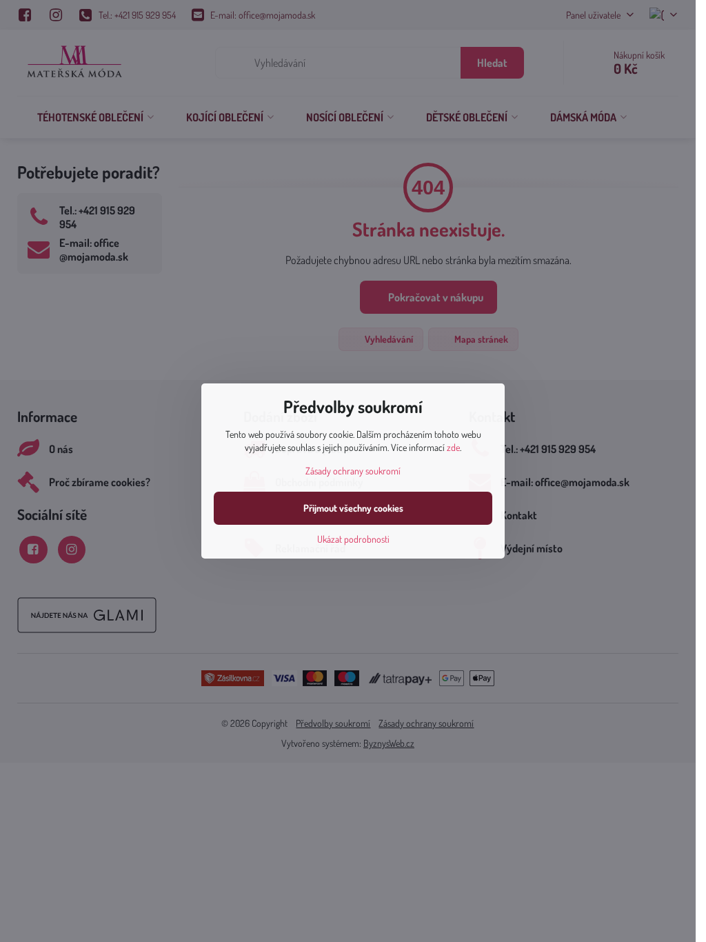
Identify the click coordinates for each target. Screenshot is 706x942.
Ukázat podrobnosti (353, 539)
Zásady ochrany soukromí (353, 471)
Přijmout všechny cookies (353, 508)
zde (453, 447)
